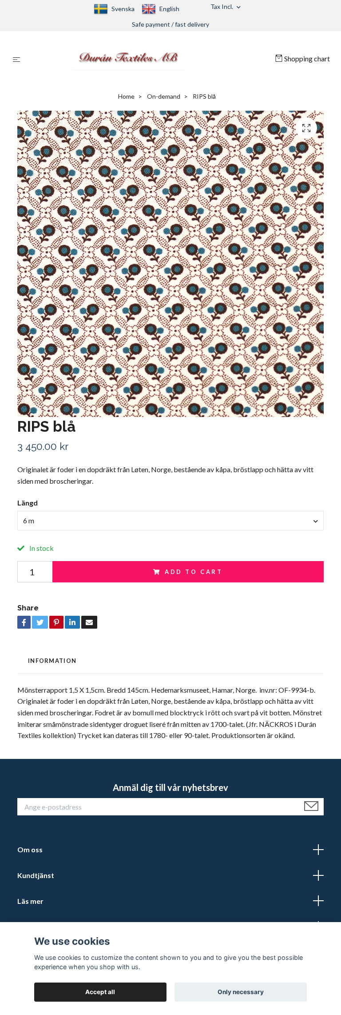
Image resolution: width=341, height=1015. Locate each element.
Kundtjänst (35, 875)
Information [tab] (52, 660)
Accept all (100, 991)
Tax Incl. (222, 6)
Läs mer (30, 901)
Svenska (123, 8)
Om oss (30, 849)
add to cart (194, 571)
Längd (27, 502)
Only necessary (241, 991)
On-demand (163, 96)
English (169, 8)
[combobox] (170, 520)
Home (126, 96)
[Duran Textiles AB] (149, 58)
